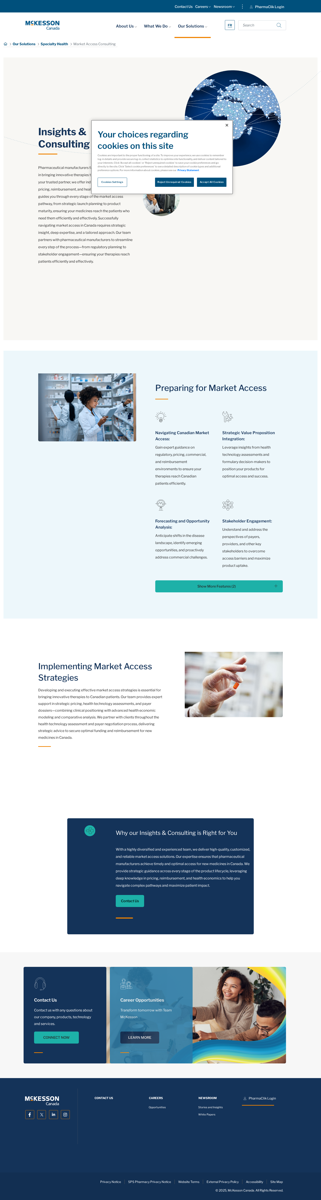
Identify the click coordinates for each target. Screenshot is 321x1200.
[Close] (227, 125)
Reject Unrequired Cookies (174, 182)
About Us (125, 26)
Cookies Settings (112, 182)
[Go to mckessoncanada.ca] (42, 25)
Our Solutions (191, 26)
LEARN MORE (139, 1037)
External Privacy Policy (223, 1182)
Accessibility (254, 1182)
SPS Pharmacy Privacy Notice (149, 1182)
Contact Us (130, 901)
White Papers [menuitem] (206, 1114)
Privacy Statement (188, 170)
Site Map (276, 1182)
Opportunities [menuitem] (157, 1107)
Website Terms (188, 1182)
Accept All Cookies (212, 182)
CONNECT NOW (56, 1037)
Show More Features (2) (216, 586)
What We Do (156, 26)
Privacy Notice (110, 1182)
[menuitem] (184, 7)
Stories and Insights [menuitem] (210, 1107)
